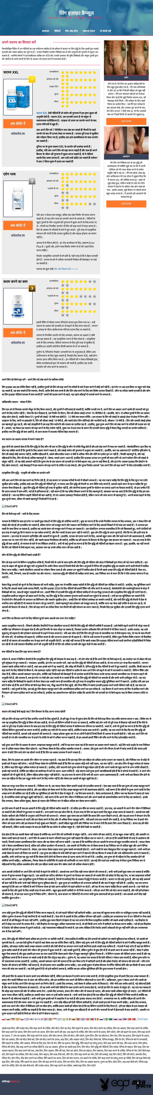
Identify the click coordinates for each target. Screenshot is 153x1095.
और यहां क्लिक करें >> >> (66, 268)
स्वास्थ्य (45, 31)
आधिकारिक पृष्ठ (18, 133)
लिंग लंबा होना (71, 31)
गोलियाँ (57, 31)
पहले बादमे (126, 121)
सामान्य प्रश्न (89, 31)
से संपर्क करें (105, 31)
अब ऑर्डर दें (17, 123)
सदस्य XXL (42, 113)
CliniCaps (142, 1019)
